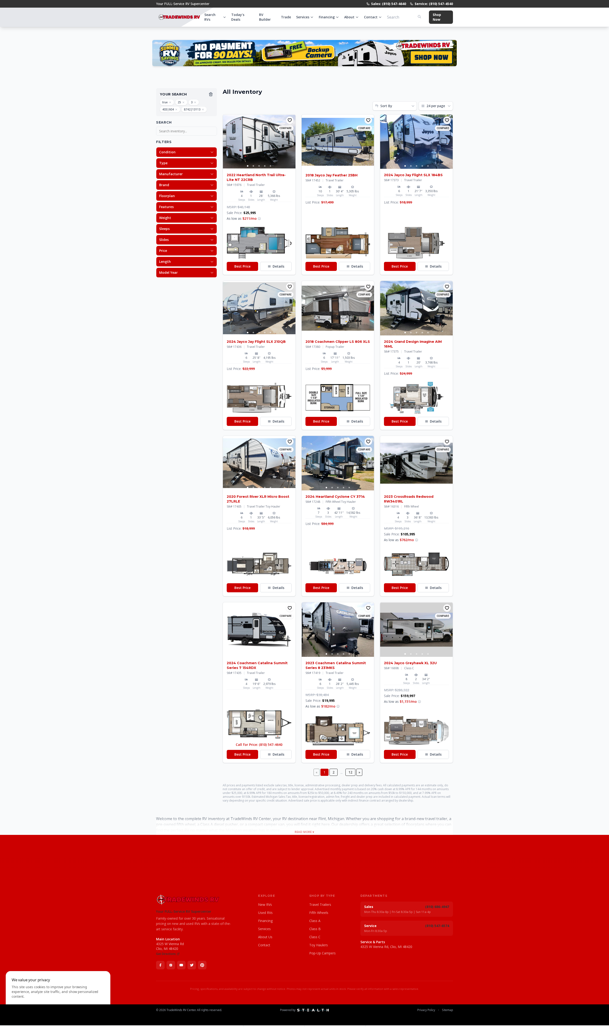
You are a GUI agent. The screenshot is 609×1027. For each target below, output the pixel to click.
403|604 (168, 109)
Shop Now (437, 17)
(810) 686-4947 (437, 906)
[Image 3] (259, 166)
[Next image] (292, 142)
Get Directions (166, 954)
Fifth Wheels (318, 912)
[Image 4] (265, 166)
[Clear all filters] (210, 94)
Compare (286, 128)
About (349, 17)
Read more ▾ (304, 832)
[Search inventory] (419, 17)
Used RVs (265, 912)
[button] (259, 243)
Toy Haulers (318, 945)
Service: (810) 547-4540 (434, 3)
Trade (286, 17)
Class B (315, 929)
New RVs (265, 904)
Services (302, 17)
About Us (265, 937)
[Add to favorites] (290, 120)
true (165, 102)
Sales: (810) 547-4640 (388, 3)
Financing (327, 17)
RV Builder (265, 17)
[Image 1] (247, 166)
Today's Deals (237, 17)
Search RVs (210, 17)
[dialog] (58, 996)
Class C (314, 937)
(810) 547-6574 (437, 925)
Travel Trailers (320, 904)
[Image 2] (253, 166)
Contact (371, 17)
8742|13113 (192, 109)
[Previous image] (227, 142)
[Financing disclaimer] (259, 218)
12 (350, 772)
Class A (314, 920)
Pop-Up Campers (322, 953)
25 (179, 102)
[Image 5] (270, 166)
